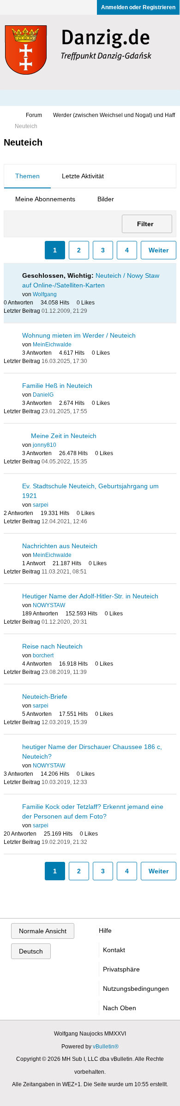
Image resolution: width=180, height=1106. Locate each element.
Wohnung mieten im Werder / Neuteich (79, 335)
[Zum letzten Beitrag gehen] (92, 311)
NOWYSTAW (49, 605)
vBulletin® (106, 1046)
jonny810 (44, 445)
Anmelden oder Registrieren (138, 7)
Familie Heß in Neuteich (57, 385)
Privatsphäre (121, 969)
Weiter (158, 250)
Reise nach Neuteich (52, 646)
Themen (27, 176)
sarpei (40, 505)
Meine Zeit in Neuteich (63, 435)
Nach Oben (119, 1008)
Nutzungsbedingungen (136, 988)
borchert (43, 655)
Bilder (105, 199)
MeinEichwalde (52, 344)
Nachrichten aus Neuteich (59, 546)
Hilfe (105, 930)
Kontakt (114, 950)
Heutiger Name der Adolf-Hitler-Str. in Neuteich (90, 596)
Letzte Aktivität (83, 176)
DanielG (43, 395)
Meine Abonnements (45, 199)
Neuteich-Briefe (44, 696)
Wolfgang (45, 294)
